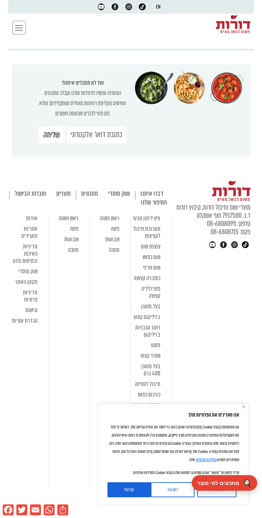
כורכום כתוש (149, 394)
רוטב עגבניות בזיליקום (147, 331)
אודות (32, 218)
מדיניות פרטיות (30, 296)
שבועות (112, 239)
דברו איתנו (152, 193)
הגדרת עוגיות (25, 321)
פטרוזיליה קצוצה (150, 292)
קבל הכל (129, 489)
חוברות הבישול (30, 193)
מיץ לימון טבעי (146, 218)
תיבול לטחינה (147, 384)
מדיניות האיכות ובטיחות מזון (25, 253)
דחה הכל (173, 489)
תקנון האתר (26, 282)
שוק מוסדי (119, 193)
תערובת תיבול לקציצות (146, 232)
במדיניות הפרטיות (206, 460)
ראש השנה (109, 218)
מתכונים (89, 193)
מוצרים (63, 193)
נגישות (31, 310)
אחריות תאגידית (29, 232)
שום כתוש (151, 257)
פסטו (155, 345)
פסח (115, 229)
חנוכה (114, 250)
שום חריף (151, 267)
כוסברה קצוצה (147, 278)
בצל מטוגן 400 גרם (150, 370)
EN (158, 7)
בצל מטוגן (150, 306)
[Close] (243, 406)
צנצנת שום (150, 246)
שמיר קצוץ (150, 356)
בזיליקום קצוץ (147, 317)
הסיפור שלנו (154, 202)
